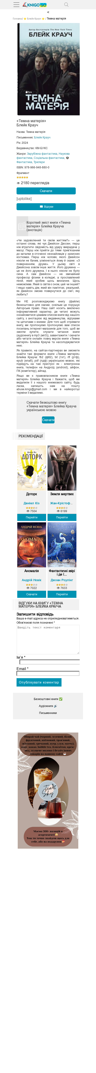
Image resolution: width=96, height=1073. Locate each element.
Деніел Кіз (32, 503)
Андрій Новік (31, 580)
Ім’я (21, 657)
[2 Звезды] (20, 177)
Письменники (48, 713)
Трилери (39, 162)
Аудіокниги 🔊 (48, 706)
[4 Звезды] (25, 177)
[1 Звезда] (18, 177)
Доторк (31, 494)
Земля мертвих (62, 494)
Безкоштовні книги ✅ (48, 699)
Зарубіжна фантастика (42, 153)
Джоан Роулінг (62, 580)
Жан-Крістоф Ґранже (66, 503)
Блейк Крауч (42, 137)
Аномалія (31, 571)
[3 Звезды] (22, 177)
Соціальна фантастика (49, 158)
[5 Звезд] (27, 177)
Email (22, 669)
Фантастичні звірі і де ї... (62, 572)
